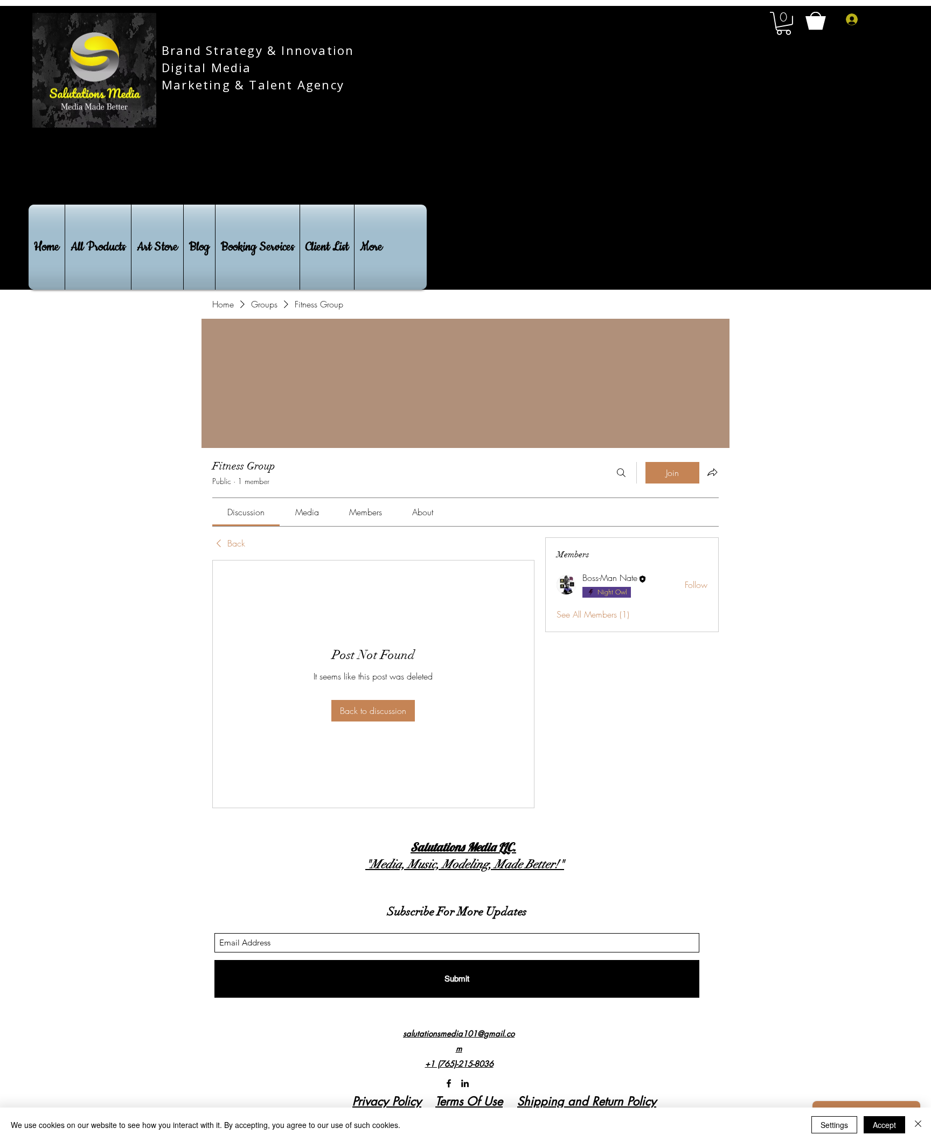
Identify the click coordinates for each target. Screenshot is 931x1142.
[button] (783, 23)
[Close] (918, 1124)
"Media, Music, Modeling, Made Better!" (464, 864)
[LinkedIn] (465, 1083)
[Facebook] (448, 1083)
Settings (834, 1124)
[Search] (621, 473)
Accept (884, 1124)
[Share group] (712, 472)
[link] (246, 512)
